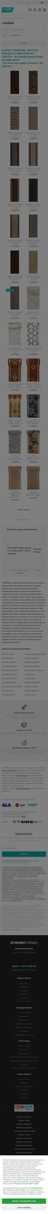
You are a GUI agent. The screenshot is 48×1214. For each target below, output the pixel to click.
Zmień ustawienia (24, 1208)
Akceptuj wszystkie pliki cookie (24, 1201)
